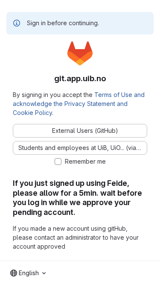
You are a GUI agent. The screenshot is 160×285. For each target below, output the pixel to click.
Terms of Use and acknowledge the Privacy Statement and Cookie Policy (79, 103)
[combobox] (27, 273)
